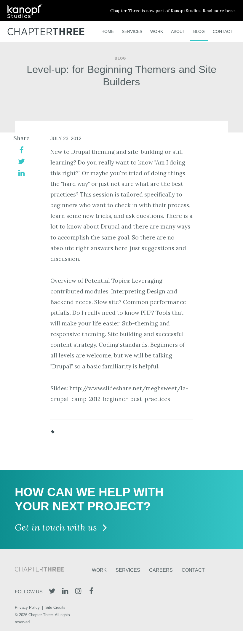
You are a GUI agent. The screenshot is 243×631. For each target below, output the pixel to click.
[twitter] (21, 161)
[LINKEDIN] (65, 591)
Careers (161, 570)
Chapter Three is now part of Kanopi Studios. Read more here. (173, 10)
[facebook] (21, 149)
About (178, 31)
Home (107, 31)
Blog (199, 31)
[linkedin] (21, 172)
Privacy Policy (27, 607)
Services (132, 31)
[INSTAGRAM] (78, 591)
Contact (223, 31)
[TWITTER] (52, 591)
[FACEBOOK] (91, 591)
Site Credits (55, 607)
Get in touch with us (57, 527)
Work (156, 31)
